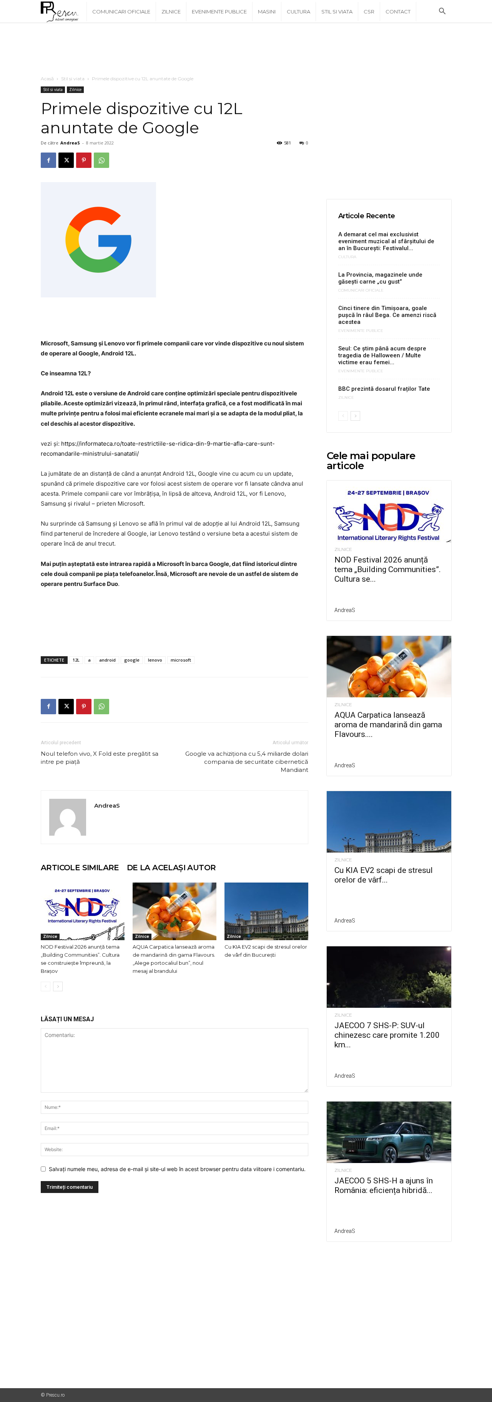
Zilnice (171, 11)
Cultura (298, 11)
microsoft (181, 660)
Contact (398, 11)
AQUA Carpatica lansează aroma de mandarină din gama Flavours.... (388, 724)
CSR (369, 11)
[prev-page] (45, 986)
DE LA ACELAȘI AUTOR (171, 867)
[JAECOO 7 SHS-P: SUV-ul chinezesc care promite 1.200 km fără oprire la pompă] (389, 977)
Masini (267, 11)
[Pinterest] (83, 160)
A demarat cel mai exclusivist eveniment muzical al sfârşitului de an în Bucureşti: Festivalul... (386, 241)
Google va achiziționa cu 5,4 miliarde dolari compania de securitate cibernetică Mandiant (246, 761)
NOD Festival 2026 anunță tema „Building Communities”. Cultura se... (387, 569)
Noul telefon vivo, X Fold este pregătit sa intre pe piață (99, 757)
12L (76, 660)
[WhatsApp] (101, 160)
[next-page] (58, 986)
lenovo (155, 660)
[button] (442, 12)
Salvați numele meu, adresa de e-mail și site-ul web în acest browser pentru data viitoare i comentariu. (177, 1169)
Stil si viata (336, 11)
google (132, 660)
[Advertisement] (246, 49)
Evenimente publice (219, 11)
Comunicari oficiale (121, 11)
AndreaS (70, 143)
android (107, 660)
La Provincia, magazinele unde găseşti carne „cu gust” (380, 278)
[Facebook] (48, 160)
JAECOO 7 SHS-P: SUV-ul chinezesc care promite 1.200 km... (387, 1035)
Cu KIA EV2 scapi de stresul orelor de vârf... (383, 875)
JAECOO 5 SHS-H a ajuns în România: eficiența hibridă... (383, 1185)
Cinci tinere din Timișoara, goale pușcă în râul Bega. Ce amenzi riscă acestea (387, 315)
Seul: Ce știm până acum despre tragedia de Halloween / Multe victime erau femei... (382, 355)
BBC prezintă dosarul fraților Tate (384, 388)
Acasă (47, 78)
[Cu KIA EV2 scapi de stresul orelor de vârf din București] (266, 911)
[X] (66, 160)
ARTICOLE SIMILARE (80, 867)
